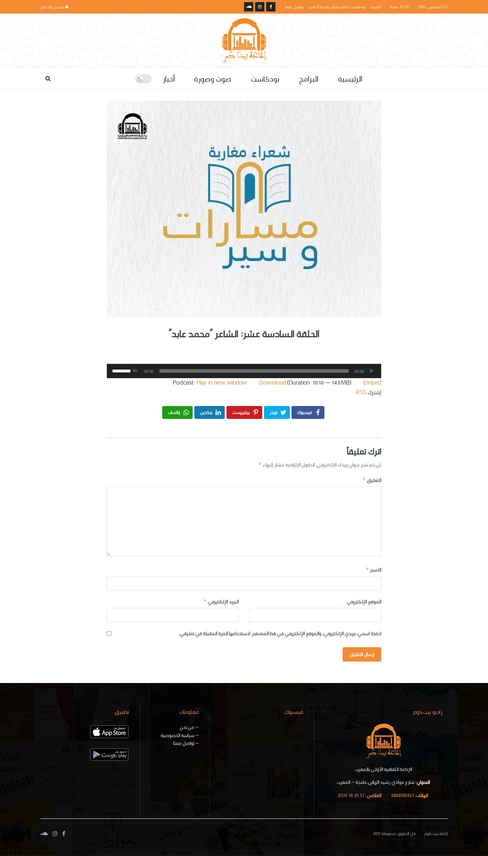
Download (272, 382)
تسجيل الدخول (52, 7)
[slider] (120, 370)
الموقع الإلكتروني (364, 601)
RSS (361, 392)
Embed (372, 382)
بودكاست (265, 78)
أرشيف (375, 7)
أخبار (169, 78)
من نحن (187, 727)
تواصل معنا (294, 7)
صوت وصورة (212, 78)
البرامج (308, 78)
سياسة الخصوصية (177, 735)
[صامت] (135, 371)
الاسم (373, 570)
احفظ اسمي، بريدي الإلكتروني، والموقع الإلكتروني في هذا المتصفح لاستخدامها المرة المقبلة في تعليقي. (280, 633)
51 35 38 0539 (359, 795)
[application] (244, 371)
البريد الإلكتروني (221, 601)
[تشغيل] (371, 371)
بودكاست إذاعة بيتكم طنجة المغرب (336, 7)
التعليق (371, 480)
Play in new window (221, 382)
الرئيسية (350, 78)
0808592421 (409, 795)
